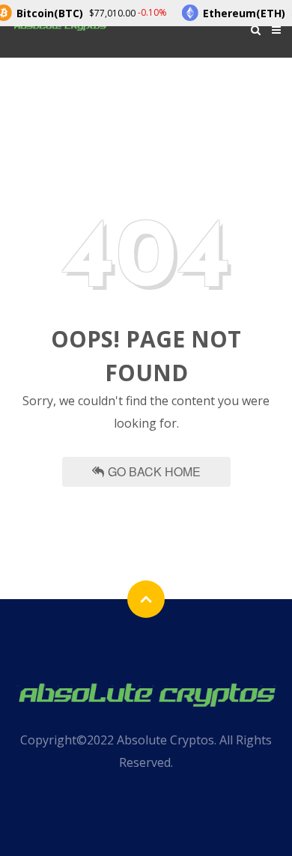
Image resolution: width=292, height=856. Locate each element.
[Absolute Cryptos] (146, 693)
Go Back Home (154, 471)
